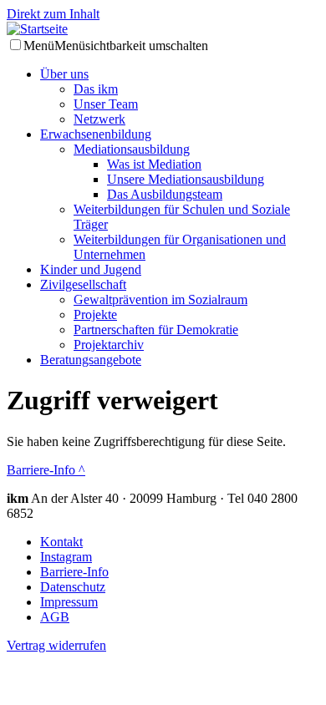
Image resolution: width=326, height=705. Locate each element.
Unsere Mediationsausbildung (185, 179)
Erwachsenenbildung (95, 134)
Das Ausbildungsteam (164, 194)
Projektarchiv (109, 344)
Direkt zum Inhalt (53, 14)
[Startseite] (163, 29)
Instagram (66, 557)
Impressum (69, 602)
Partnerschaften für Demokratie (156, 329)
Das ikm (96, 89)
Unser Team (106, 104)
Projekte (95, 314)
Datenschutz (72, 587)
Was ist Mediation (154, 164)
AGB (54, 617)
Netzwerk (99, 119)
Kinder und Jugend (90, 269)
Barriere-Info (46, 470)
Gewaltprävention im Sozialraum (160, 299)
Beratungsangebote (90, 359)
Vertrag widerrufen (56, 645)
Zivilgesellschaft (83, 284)
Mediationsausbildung (132, 149)
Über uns (64, 74)
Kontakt (61, 542)
